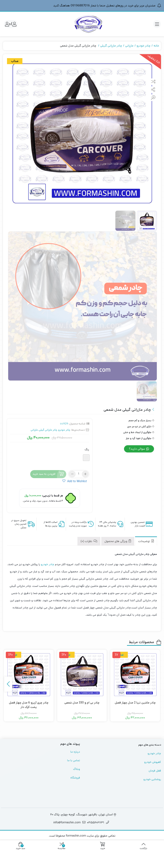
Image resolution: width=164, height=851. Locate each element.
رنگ (87, 449)
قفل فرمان (155, 771)
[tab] (146, 541)
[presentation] (8, 684)
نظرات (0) (87, 541)
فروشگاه (75, 778)
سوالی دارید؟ (137, 449)
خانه (156, 46)
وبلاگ (76, 769)
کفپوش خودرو (152, 762)
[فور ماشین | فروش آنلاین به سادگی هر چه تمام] (88, 24)
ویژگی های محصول (116, 541)
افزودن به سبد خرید (44, 474)
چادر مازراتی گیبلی (111, 46)
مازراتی (129, 46)
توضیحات (144, 541)
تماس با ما (73, 760)
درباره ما (75, 752)
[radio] (86, 458)
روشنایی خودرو (152, 779)
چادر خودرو (143, 46)
